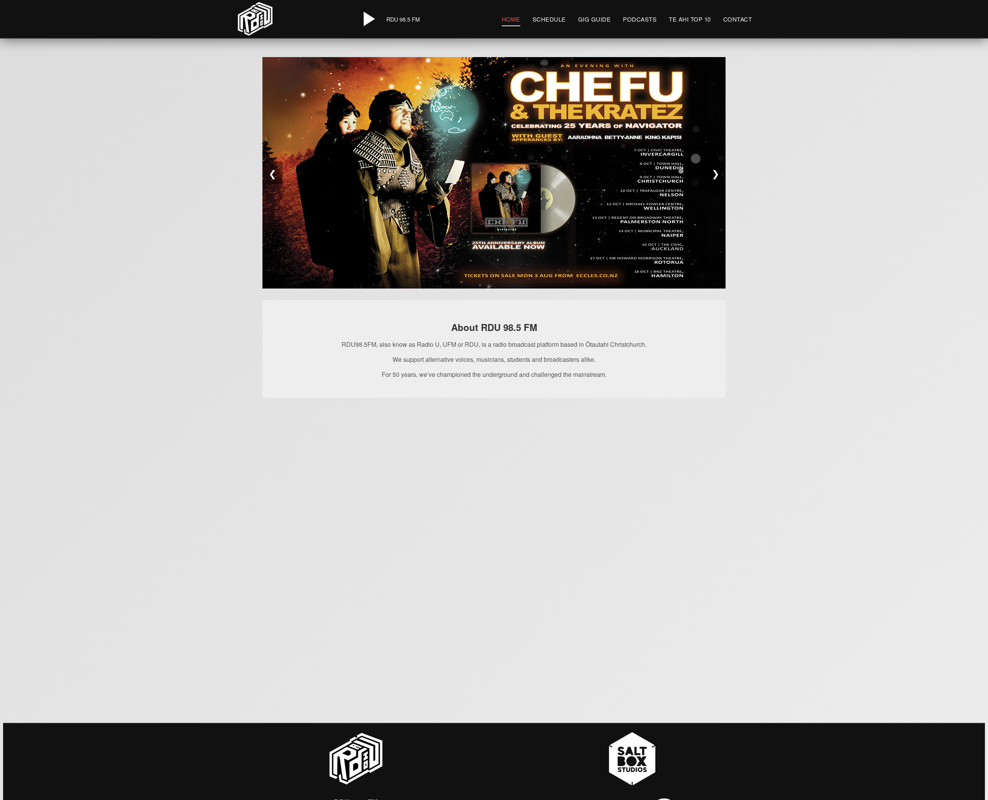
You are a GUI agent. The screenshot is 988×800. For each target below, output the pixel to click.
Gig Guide (594, 19)
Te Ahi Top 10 (690, 19)
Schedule (549, 19)
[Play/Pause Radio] (367, 19)
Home (511, 19)
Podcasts (639, 19)
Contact (737, 19)
